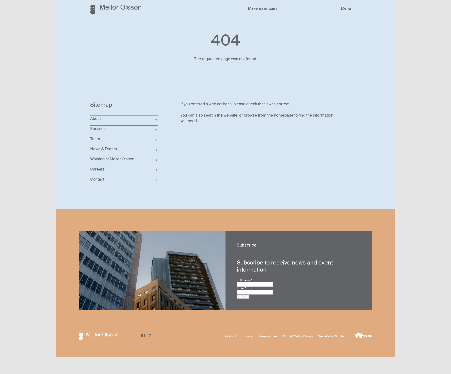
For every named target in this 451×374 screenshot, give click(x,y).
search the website (220, 115)
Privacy (247, 336)
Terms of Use (268, 336)
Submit (243, 297)
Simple (339, 336)
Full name (244, 280)
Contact (230, 336)
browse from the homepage (268, 115)
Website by (326, 336)
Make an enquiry (262, 8)
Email (241, 288)
